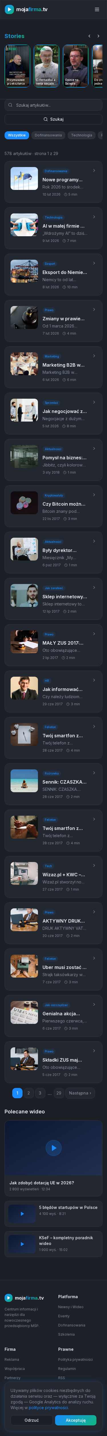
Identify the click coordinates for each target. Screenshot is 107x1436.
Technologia (81, 135)
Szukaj (57, 119)
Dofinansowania (48, 135)
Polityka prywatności (75, 1359)
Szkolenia (66, 1334)
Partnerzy (13, 1378)
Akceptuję (76, 1420)
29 (58, 1093)
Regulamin (67, 1369)
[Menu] (97, 9)
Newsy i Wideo (71, 1307)
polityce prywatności (48, 1407)
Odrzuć (32, 1420)
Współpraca (15, 1369)
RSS (61, 1378)
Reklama (12, 1359)
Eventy (64, 1316)
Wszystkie (17, 135)
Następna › (80, 1093)
